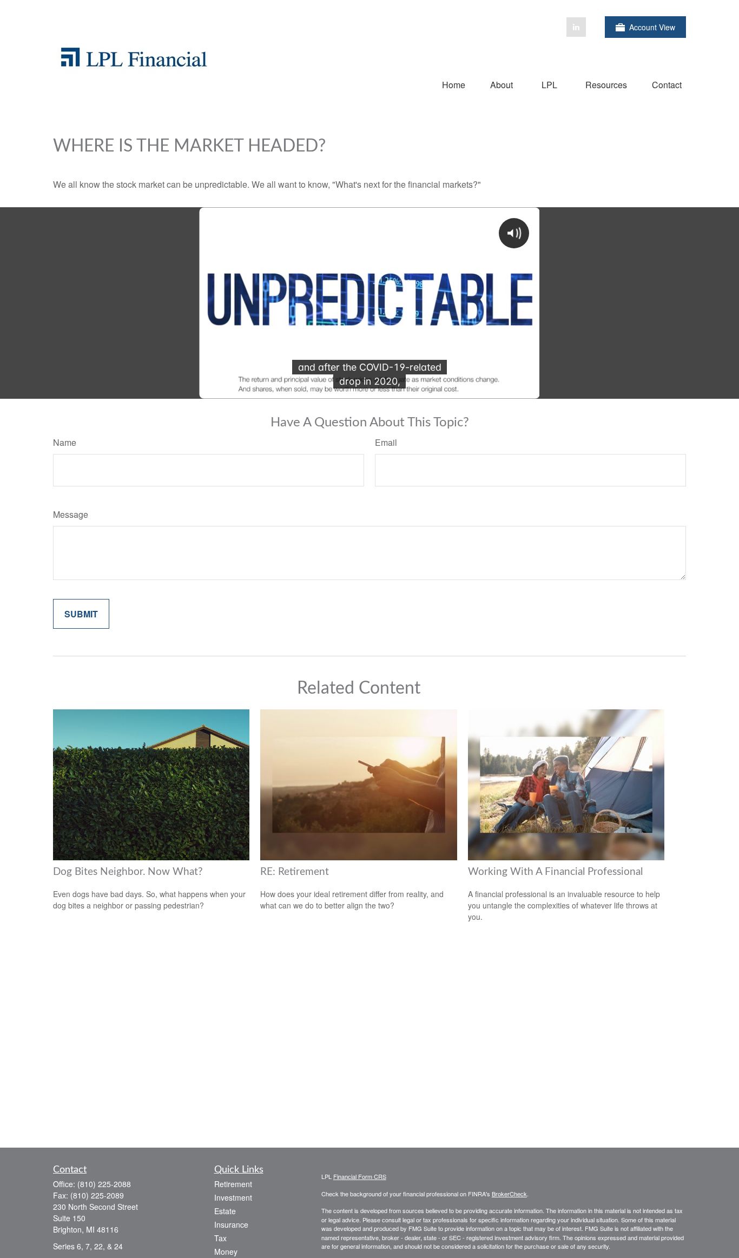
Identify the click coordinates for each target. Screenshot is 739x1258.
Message (70, 514)
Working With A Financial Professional (555, 872)
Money (225, 1251)
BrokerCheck (509, 1193)
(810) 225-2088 (104, 1183)
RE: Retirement (294, 872)
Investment (233, 1197)
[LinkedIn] (576, 27)
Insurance (231, 1224)
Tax (220, 1238)
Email (386, 442)
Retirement (233, 1183)
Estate (225, 1211)
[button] (454, 84)
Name (64, 442)
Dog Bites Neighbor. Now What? (128, 872)
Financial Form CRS (359, 1176)
